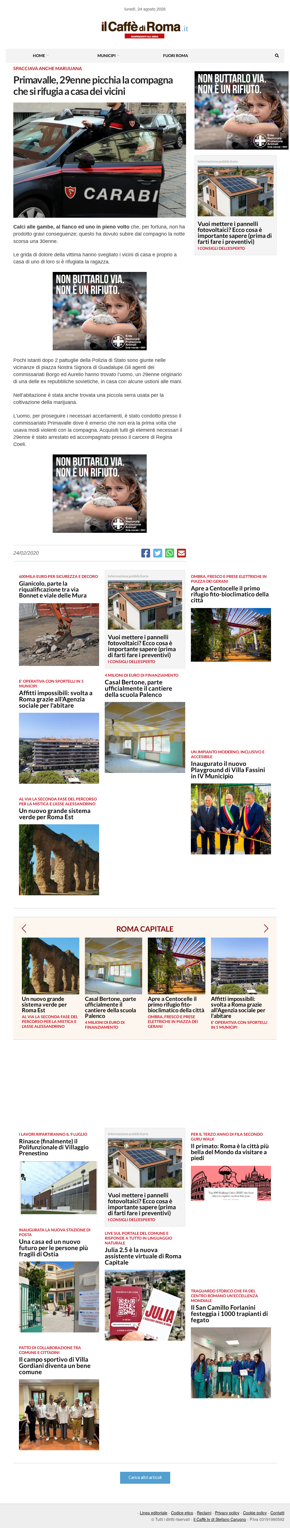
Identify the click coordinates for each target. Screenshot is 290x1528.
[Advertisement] (231, 709)
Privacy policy (227, 1513)
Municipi (106, 55)
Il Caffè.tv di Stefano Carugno (219, 1519)
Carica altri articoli (145, 1477)
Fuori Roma (175, 55)
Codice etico (182, 1513)
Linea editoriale (153, 1513)
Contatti (277, 1513)
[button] (24, 928)
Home (39, 55)
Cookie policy (255, 1513)
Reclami (204, 1513)
